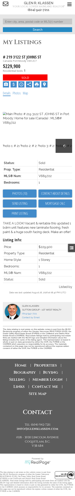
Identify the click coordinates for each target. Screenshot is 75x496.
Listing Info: (12, 239)
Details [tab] (7, 93)
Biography (25, 372)
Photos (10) (19, 193)
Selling (17, 379)
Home (21, 365)
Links (19, 386)
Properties (45, 365)
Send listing (20, 203)
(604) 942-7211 (38, 10)
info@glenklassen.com (37, 429)
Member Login (47, 379)
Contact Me (45, 386)
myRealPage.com (38, 462)
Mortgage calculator (55, 203)
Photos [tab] (17, 93)
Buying (50, 372)
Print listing (20, 213)
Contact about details (55, 193)
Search (37, 29)
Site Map (37, 393)
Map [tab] (25, 93)
